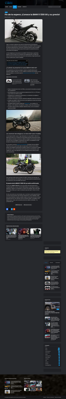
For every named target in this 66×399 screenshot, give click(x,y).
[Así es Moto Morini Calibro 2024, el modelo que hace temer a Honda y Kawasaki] (9, 80)
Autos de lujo (47, 352)
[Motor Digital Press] (9, 2)
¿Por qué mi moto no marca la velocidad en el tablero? (55, 287)
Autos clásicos (47, 357)
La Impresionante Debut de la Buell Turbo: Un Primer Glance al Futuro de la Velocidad (35, 236)
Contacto (24, 6)
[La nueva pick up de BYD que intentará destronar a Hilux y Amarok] (47, 267)
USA (46, 360)
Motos (15, 6)
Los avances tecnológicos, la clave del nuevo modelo (18, 63)
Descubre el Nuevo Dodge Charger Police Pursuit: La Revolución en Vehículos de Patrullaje (55, 319)
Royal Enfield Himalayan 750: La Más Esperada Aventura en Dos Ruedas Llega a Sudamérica (23, 237)
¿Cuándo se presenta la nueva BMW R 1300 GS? (16, 62)
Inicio (6, 10)
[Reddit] (14, 209)
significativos (27, 103)
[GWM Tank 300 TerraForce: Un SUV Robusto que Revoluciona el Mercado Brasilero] (39, 389)
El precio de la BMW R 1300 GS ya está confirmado (17, 64)
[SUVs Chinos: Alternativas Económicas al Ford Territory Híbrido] (33, 389)
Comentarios (58, 262)
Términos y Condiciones (50, 397)
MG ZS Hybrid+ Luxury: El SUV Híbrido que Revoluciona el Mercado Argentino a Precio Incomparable (55, 337)
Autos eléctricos (47, 351)
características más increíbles (29, 72)
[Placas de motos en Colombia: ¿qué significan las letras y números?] (47, 278)
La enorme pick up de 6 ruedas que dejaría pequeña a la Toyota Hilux (55, 272)
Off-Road (46, 363)
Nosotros (44, 397)
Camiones (19, 6)
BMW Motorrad (19, 204)
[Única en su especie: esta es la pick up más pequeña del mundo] (47, 283)
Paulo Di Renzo (7, 17)
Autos (10, 6)
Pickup (6, 6)
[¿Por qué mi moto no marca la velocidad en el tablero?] (47, 288)
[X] (9, 209)
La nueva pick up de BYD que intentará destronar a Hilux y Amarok (55, 267)
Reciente (51, 262)
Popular (46, 262)
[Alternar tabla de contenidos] (26, 61)
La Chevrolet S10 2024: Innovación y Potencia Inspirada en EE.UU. (52, 312)
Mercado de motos (27, 204)
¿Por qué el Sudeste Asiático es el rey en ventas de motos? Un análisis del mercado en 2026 (11, 237)
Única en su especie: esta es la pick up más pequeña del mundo (55, 283)
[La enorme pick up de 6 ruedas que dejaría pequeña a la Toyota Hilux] (47, 272)
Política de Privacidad (58, 397)
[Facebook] (7, 209)
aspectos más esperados (22, 144)
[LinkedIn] (12, 209)
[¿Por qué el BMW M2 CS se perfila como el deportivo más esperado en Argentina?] (39, 386)
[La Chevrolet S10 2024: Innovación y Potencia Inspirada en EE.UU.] (27, 382)
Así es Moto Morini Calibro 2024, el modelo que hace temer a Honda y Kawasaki (17, 81)
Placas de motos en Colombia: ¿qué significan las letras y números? (54, 278)
